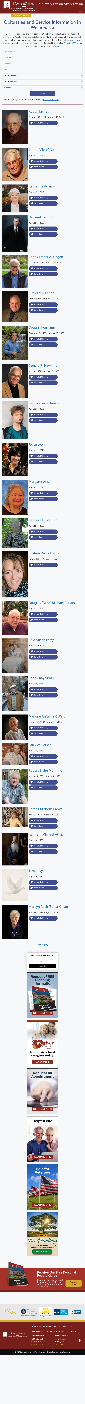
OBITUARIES (71, 1331)
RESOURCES (49, 1331)
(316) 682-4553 (69, 43)
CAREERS (60, 1331)
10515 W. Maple (60, 1339)
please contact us (51, 100)
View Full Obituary (41, 123)
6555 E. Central (37, 1339)
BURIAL (57, 1326)
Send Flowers (39, 167)
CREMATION (67, 1326)
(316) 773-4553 (52, 46)
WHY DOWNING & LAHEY (42, 1326)
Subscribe (42, 966)
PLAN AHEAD (37, 1331)
